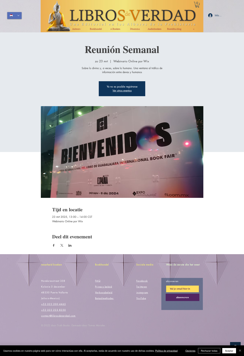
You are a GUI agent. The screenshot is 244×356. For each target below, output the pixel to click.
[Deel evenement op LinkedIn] (70, 245)
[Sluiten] (240, 350)
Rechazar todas (209, 350)
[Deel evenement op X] (61, 245)
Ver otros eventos (122, 90)
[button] (197, 4)
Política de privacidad (166, 350)
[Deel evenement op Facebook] (53, 245)
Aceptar (229, 350)
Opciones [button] (190, 350)
